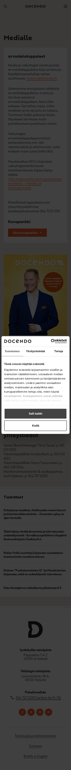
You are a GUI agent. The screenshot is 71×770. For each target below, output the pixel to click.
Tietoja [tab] (58, 351)
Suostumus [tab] (12, 351)
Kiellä (35, 425)
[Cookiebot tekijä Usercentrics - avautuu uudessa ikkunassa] (51, 341)
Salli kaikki (35, 413)
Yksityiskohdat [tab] (35, 351)
